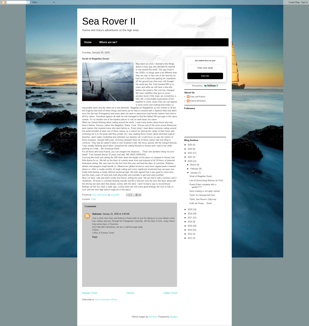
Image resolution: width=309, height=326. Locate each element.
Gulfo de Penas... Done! (200, 203)
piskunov (153, 317)
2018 (190, 213)
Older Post (170, 293)
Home (88, 42)
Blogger (173, 317)
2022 (190, 153)
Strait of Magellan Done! (200, 176)
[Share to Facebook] (136, 194)
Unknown (97, 214)
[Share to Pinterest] (139, 194)
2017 (190, 217)
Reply (95, 237)
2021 (190, 157)
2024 (190, 149)
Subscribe (205, 76)
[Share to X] (133, 194)
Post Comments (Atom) (106, 299)
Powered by (197, 85)
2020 (190, 161)
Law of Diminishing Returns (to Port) (206, 180)
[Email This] (127, 194)
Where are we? (108, 42)
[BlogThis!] (130, 194)
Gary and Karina (197, 96)
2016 (190, 221)
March (193, 164)
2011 (190, 238)
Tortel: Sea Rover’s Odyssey (202, 199)
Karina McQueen (198, 101)
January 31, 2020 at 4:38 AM (116, 214)
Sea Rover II (109, 21)
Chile (93, 199)
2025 (190, 145)
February (194, 169)
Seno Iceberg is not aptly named (204, 191)
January (194, 173)
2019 (190, 209)
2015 (190, 226)
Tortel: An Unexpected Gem (202, 195)
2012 (190, 234)
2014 (190, 230)
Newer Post (89, 293)
